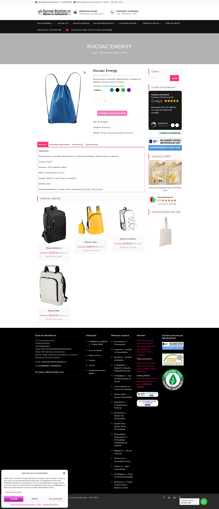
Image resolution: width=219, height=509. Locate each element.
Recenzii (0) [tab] (77, 144)
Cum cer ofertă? (95, 350)
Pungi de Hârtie (173, 23)
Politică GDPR (97, 344)
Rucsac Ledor (91, 242)
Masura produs (97, 189)
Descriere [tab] (42, 144)
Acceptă (13, 499)
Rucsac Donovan (53, 248)
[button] (64, 473)
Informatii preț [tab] (92, 144)
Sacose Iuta (63, 23)
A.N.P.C (92, 365)
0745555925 (67, 2)
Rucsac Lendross (128, 239)
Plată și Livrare (95, 355)
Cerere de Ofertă (151, 23)
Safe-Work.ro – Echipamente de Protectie (120, 405)
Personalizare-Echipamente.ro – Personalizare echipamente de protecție (121, 440)
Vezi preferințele (55, 499)
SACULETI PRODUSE (81, 23)
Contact (92, 360)
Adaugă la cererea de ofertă (112, 113)
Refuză (35, 499)
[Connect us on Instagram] (180, 498)
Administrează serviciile (13, 492)
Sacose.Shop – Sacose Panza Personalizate (120, 426)
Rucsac (104, 133)
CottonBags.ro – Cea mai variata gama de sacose (122, 378)
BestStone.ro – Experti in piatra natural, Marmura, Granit (123, 485)
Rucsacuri (105, 53)
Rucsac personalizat (116, 133)
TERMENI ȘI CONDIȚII (50, 504)
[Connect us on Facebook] (164, 498)
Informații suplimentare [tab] (59, 144)
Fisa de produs (85, 189)
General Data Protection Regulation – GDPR (25, 504)
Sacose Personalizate (104, 23)
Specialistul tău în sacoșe (49, 30)
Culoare (97, 90)
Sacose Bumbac (44, 23)
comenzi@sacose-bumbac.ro (48, 2)
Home (94, 53)
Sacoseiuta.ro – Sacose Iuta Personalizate (120, 415)
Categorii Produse (127, 23)
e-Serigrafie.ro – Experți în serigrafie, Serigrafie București (122, 368)
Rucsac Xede (53, 311)
